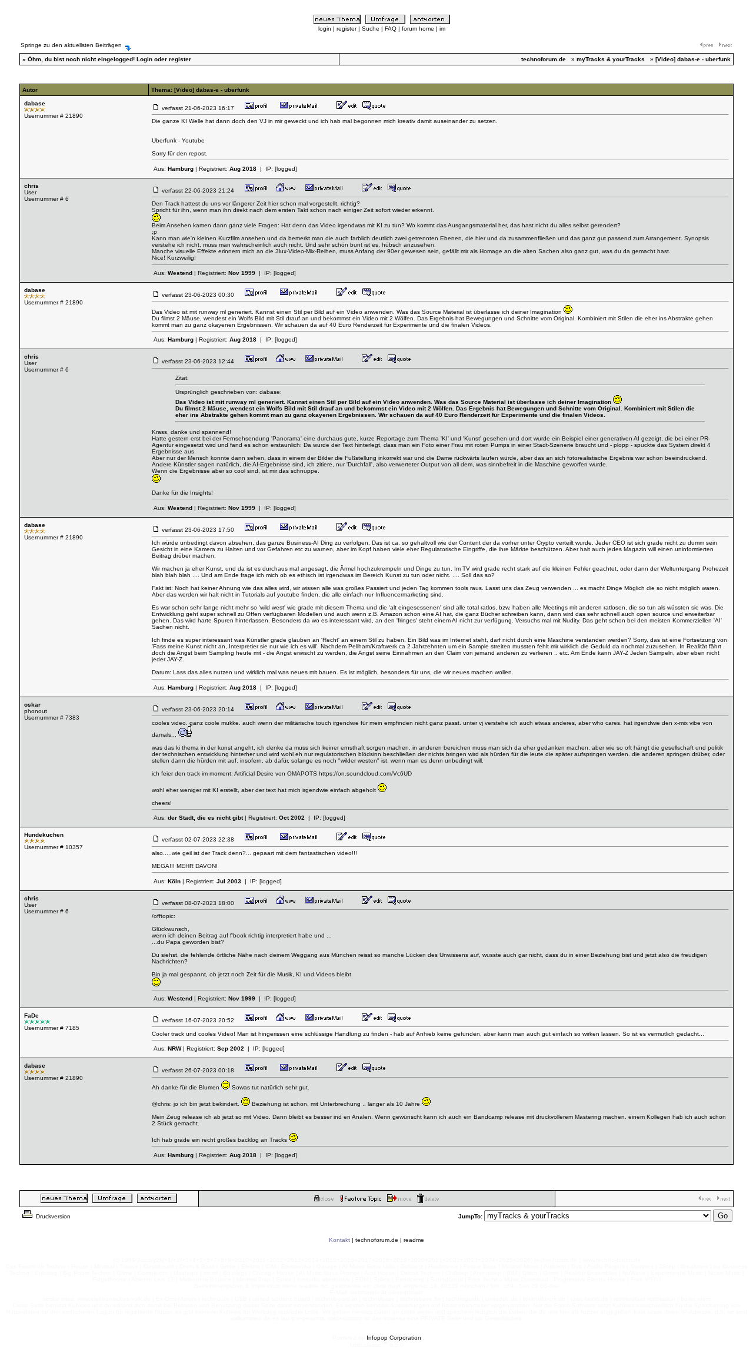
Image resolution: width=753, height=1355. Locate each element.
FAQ (391, 28)
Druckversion (52, 1216)
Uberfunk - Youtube (178, 140)
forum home (418, 28)
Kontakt (339, 1240)
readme (414, 1240)
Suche (370, 28)
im (442, 28)
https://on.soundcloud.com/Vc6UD (365, 773)
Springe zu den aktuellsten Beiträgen (71, 45)
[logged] (286, 168)
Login (144, 59)
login (324, 28)
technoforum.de (376, 1240)
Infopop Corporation (393, 1337)
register (346, 28)
